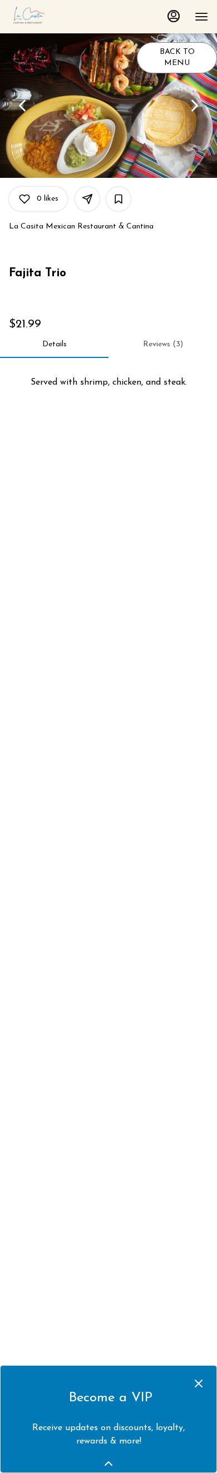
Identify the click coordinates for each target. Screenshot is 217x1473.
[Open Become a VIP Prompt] (108, 1463)
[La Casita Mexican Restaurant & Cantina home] (59, 17)
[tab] (54, 344)
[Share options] (87, 199)
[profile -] (173, 16)
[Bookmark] (118, 199)
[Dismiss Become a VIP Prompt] (198, 1383)
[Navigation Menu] (201, 16)
